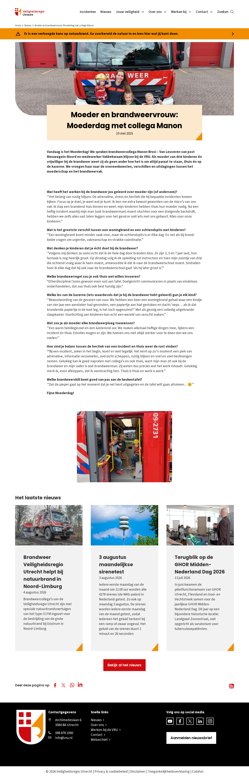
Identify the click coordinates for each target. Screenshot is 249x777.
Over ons (155, 11)
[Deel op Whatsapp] (72, 685)
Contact (202, 11)
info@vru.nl (63, 737)
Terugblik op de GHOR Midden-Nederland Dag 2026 (200, 564)
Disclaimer (137, 771)
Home (18, 25)
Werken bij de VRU (104, 729)
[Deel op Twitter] (63, 685)
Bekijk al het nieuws (124, 665)
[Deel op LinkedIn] (81, 685)
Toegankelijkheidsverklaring (169, 771)
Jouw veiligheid (127, 11)
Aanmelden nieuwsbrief (191, 737)
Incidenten (88, 11)
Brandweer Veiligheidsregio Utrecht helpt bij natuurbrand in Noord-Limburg (43, 572)
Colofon (197, 771)
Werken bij (179, 11)
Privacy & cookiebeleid (111, 771)
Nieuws (105, 11)
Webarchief (99, 739)
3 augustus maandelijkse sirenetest (116, 564)
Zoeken (222, 11)
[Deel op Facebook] (55, 685)
